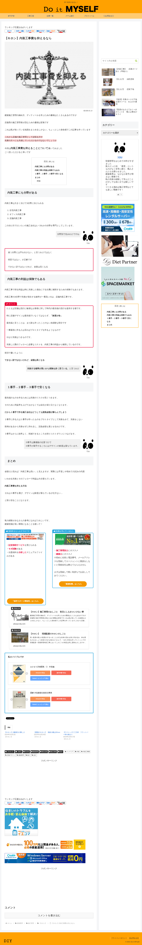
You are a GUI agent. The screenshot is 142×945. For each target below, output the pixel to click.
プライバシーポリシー (119, 938)
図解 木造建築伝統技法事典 (41, 693)
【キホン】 (10, 751)
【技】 (19, 751)
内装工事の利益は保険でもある (47, 170)
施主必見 (44, 751)
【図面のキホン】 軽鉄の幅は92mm (47, 732)
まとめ (37, 177)
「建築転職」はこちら (73, 584)
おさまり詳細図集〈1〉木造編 (42, 667)
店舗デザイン (11, 755)
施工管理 (53, 751)
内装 (78, 751)
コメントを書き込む (49, 915)
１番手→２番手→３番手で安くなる (49, 174)
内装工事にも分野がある (44, 166)
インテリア (70, 751)
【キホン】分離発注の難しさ (15, 732)
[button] (135, 61)
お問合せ (134, 938)
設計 (61, 751)
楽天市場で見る (61, 673)
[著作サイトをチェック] (118, 194)
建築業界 (35, 751)
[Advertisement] (49, 778)
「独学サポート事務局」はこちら (25, 601)
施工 (28, 755)
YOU (119, 157)
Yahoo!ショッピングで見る (40, 678)
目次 (46, 161)
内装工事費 (86, 751)
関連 (38, 181)
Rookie (27, 751)
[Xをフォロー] (121, 194)
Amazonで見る (40, 673)
